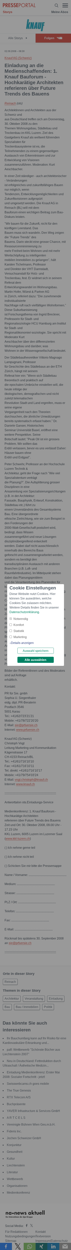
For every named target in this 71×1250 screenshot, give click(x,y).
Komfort (18, 625)
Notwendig (20, 618)
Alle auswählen (35, 659)
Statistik (18, 631)
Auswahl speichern (35, 650)
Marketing (20, 637)
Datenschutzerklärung (24, 612)
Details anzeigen (22, 642)
